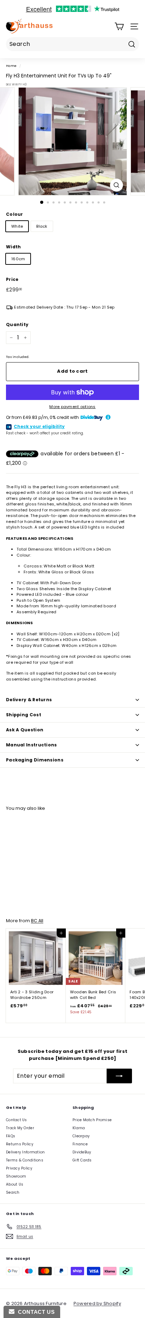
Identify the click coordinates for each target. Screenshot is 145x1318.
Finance (80, 1144)
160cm (18, 259)
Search (13, 1192)
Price (12, 279)
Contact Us (16, 1120)
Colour (14, 214)
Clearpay (81, 1136)
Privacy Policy (19, 1168)
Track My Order (20, 1128)
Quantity (17, 324)
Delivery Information (25, 1152)
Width (13, 247)
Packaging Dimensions (34, 760)
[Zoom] (116, 185)
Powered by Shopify (97, 1303)
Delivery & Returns (29, 700)
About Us (14, 1184)
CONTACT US (34, 1312)
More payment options (72, 406)
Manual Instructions (31, 745)
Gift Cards (82, 1160)
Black (41, 226)
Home (11, 65)
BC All (37, 921)
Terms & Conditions (24, 1160)
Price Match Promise (92, 1120)
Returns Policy (19, 1144)
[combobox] (72, 44)
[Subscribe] (119, 1076)
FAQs (10, 1136)
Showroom (16, 1176)
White (17, 226)
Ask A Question (24, 730)
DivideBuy (81, 1152)
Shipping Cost (23, 715)
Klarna (78, 1128)
